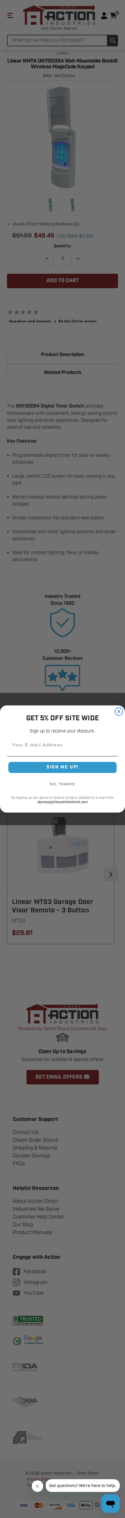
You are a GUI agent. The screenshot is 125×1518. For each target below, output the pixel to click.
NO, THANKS (62, 784)
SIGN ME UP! (62, 767)
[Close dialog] (119, 711)
